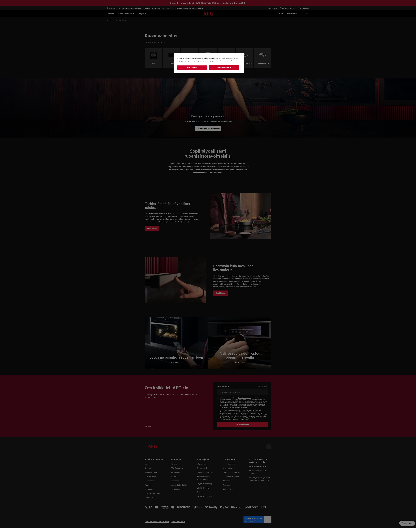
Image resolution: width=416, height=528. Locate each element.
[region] (209, 63)
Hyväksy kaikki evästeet (224, 67)
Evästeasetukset (192, 67)
